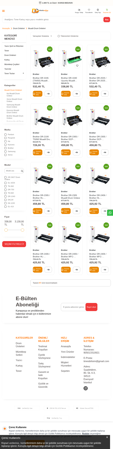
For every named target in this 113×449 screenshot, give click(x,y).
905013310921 (91, 352)
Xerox (10, 155)
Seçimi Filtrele (13, 244)
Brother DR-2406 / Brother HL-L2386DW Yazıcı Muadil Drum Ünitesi (42, 255)
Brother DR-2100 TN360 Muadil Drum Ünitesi (42, 138)
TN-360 (10, 186)
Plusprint (11, 138)
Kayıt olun (91, 307)
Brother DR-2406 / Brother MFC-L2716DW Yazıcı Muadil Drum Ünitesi (70, 255)
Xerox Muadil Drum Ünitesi (14, 100)
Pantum (10, 135)
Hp (8, 141)
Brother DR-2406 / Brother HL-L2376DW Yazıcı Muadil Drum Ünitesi (98, 196)
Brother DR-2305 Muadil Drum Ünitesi (70, 196)
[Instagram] (86, 388)
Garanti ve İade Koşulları (43, 375)
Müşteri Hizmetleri (66, 364)
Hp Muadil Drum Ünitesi (13, 95)
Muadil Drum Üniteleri (13, 90)
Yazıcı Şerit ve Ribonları (13, 46)
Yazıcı (19, 360)
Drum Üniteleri (19, 28)
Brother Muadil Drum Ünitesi (15, 117)
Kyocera (10, 145)
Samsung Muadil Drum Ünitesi (13, 106)
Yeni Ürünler (67, 352)
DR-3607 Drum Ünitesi (12, 178)
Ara (106, 19)
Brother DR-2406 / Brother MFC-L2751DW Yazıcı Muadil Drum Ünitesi (98, 255)
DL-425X (11, 183)
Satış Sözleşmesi (44, 365)
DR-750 (10, 190)
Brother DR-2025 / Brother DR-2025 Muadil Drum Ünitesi (98, 79)
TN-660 (10, 193)
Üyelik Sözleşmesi (44, 356)
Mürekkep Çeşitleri (11, 64)
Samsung (11, 151)
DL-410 (10, 207)
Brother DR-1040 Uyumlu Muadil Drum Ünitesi (69, 79)
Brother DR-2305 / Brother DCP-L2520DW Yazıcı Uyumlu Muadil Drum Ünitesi (69, 138)
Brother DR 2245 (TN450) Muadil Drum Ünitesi (41, 79)
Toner (6, 51)
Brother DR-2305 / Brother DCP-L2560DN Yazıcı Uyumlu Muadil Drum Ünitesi (97, 138)
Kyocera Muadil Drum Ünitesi (13, 111)
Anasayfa (6, 28)
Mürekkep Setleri (21, 353)
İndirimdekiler (68, 357)
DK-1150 (11, 203)
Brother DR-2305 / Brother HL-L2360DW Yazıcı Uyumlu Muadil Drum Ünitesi (41, 196)
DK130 (10, 200)
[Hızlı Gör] (36, 66)
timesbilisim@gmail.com (96, 361)
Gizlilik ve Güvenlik (43, 385)
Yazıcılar (7, 69)
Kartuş (7, 60)
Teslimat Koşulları (43, 348)
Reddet (85, 433)
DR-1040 (11, 196)
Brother (10, 148)
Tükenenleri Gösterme (69, 36)
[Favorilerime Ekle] (49, 66)
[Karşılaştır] (49, 58)
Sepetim (65, 371)
